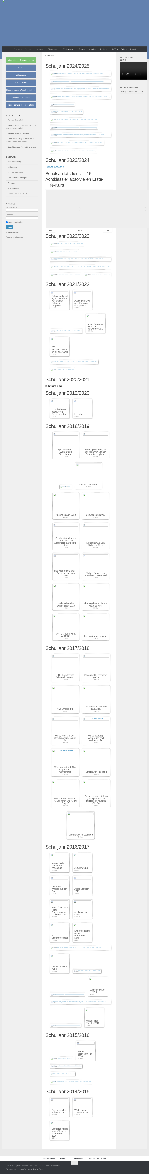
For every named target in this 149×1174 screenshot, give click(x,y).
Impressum (78, 1158)
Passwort (9, 215)
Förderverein (68, 49)
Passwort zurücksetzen (15, 237)
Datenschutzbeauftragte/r (17, 178)
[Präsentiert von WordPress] (17, 1169)
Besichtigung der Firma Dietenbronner (22, 147)
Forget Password (12, 232)
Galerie (124, 49)
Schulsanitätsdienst (15, 172)
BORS (115, 49)
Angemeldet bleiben (15, 222)
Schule (28, 49)
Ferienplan (12, 183)
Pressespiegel (13, 188)
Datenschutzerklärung (97, 1158)
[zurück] (50, 230)
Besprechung (64, 1158)
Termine (82, 49)
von (79, 230)
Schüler (39, 49)
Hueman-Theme (38, 1169)
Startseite (18, 49)
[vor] (107, 230)
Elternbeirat (53, 49)
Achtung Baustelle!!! (15, 120)
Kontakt (133, 49)
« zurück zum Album (54, 167)
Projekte (103, 49)
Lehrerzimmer (49, 1158)
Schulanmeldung (14, 162)
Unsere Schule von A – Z (17, 194)
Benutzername (11, 207)
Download (92, 49)
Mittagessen (12, 167)
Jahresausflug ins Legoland (18, 133)
